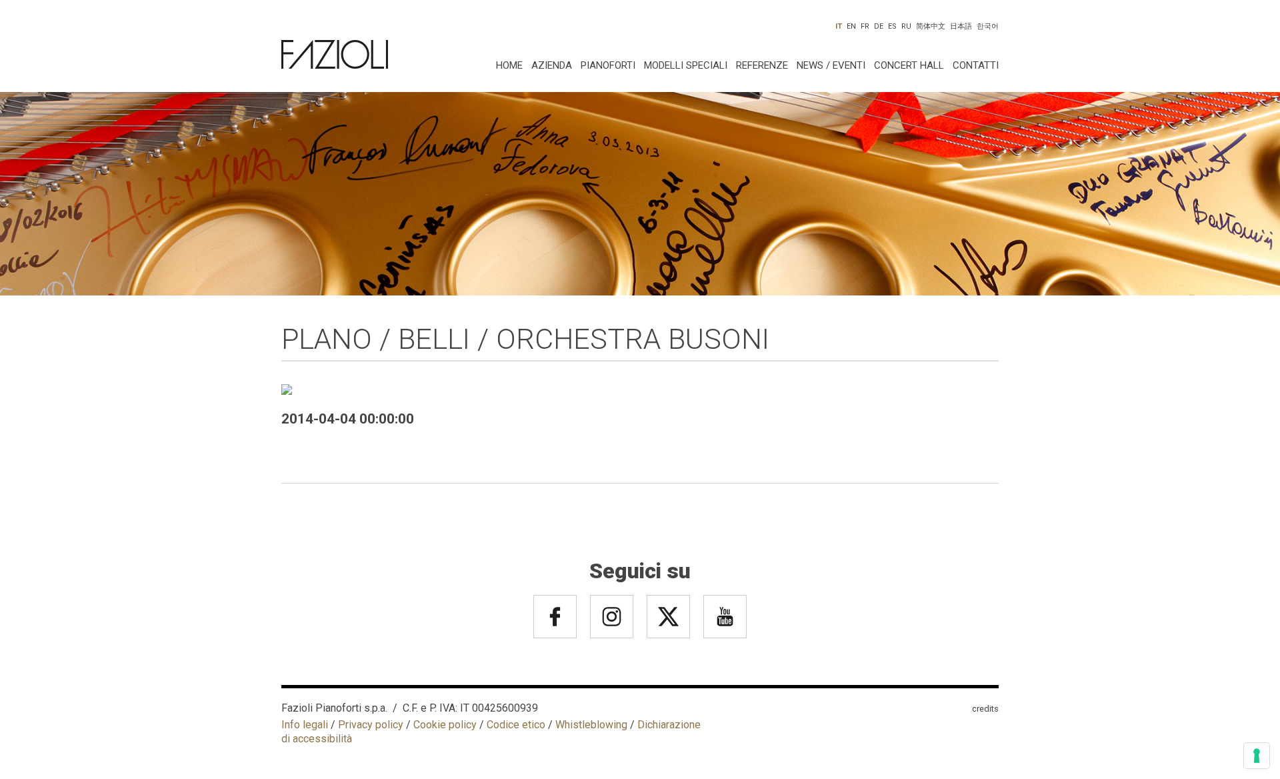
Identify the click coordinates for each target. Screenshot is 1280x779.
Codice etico (516, 724)
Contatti (976, 65)
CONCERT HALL (909, 65)
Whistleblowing (591, 724)
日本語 (961, 26)
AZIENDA (551, 65)
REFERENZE (762, 65)
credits (985, 709)
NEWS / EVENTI (831, 65)
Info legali (304, 724)
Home (509, 65)
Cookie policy (445, 724)
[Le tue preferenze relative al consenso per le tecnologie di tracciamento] (1256, 755)
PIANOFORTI (608, 65)
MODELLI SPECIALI (685, 65)
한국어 (988, 26)
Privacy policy (370, 724)
